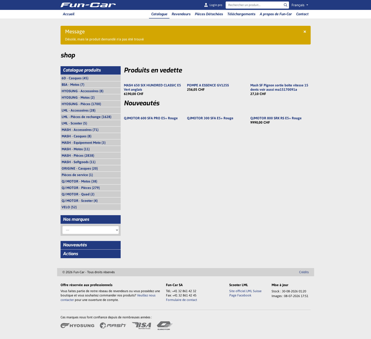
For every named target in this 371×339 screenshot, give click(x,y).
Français (298, 5)
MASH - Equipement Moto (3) (84, 142)
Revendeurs (181, 14)
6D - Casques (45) (75, 78)
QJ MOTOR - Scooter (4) (80, 200)
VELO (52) (69, 207)
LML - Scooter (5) (74, 123)
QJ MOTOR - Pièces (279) (81, 188)
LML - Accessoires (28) (79, 110)
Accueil (68, 14)
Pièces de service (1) (77, 175)
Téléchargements (241, 14)
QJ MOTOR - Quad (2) (78, 194)
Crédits (304, 272)
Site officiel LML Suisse (245, 291)
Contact (302, 14)
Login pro (216, 5)
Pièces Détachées (209, 14)
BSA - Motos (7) (73, 84)
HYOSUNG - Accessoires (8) (82, 91)
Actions (70, 254)
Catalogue (159, 14)
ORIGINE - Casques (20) (80, 168)
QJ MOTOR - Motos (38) (79, 181)
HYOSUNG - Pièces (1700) (81, 104)
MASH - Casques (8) (76, 136)
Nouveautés (75, 245)
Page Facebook (240, 295)
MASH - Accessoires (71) (80, 130)
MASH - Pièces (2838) (78, 155)
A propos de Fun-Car (276, 14)
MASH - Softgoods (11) (79, 162)
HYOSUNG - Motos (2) (78, 97)
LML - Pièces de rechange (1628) (86, 117)
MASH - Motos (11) (76, 149)
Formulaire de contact (181, 300)
